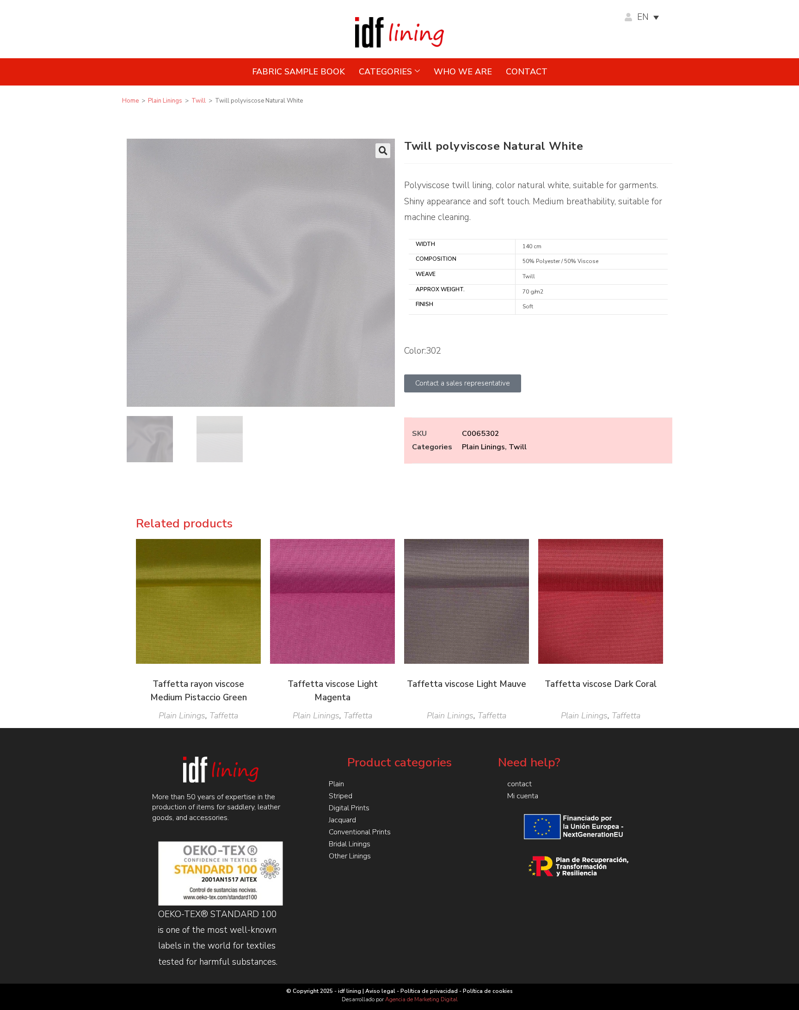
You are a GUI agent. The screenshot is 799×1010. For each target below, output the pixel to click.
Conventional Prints (360, 832)
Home (130, 101)
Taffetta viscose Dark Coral (601, 684)
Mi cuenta (522, 796)
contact (526, 71)
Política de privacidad (429, 991)
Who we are (463, 71)
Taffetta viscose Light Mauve (466, 684)
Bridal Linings (349, 844)
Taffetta (223, 715)
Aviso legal (380, 991)
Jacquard (342, 820)
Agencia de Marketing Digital (421, 999)
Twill (198, 101)
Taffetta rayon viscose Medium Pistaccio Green (198, 691)
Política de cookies (488, 991)
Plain (336, 784)
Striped (340, 796)
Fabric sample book (298, 71)
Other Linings (350, 856)
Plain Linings (165, 101)
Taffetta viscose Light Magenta (333, 691)
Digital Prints (349, 808)
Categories (385, 71)
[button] (382, 150)
